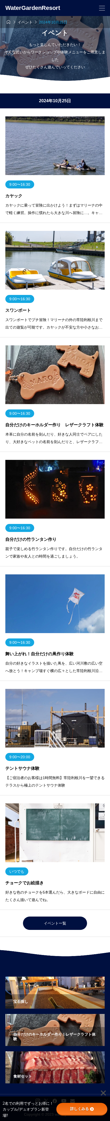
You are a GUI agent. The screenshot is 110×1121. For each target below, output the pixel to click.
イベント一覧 (55, 923)
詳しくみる (79, 1108)
